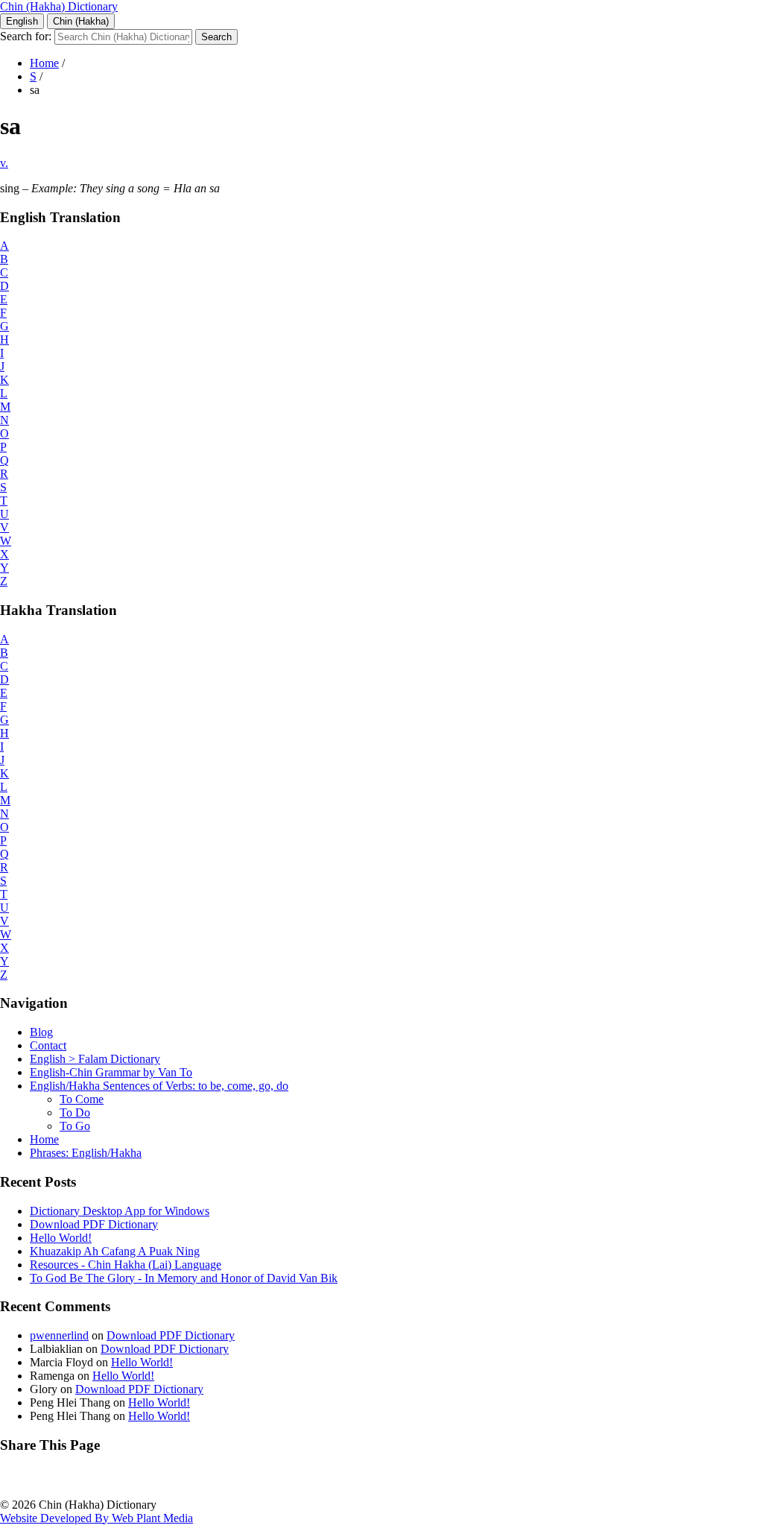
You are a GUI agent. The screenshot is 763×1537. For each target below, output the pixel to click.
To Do (75, 1112)
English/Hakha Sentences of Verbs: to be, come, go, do (159, 1085)
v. (4, 163)
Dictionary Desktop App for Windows (119, 1211)
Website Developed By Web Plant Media (96, 1518)
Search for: (25, 36)
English (22, 21)
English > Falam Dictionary (95, 1058)
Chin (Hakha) (81, 21)
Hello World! (61, 1237)
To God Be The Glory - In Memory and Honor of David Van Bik (184, 1278)
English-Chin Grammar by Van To (111, 1072)
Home (44, 63)
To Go (75, 1126)
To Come (82, 1099)
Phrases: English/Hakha (86, 1152)
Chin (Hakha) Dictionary (59, 6)
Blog (41, 1032)
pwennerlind (59, 1335)
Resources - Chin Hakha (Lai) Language (125, 1264)
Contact (48, 1045)
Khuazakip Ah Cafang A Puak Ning (115, 1251)
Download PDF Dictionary (94, 1224)
